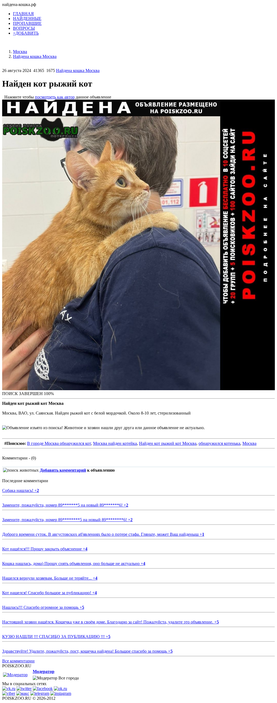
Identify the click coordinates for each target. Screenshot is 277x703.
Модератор (43, 671)
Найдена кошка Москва (78, 70)
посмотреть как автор (55, 97)
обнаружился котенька (219, 443)
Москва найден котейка (115, 443)
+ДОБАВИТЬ (26, 33)
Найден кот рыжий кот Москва (167, 443)
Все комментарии (18, 661)
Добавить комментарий (63, 470)
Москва (249, 443)
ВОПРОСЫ (24, 28)
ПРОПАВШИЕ (27, 23)
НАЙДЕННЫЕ (27, 18)
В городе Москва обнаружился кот (59, 443)
